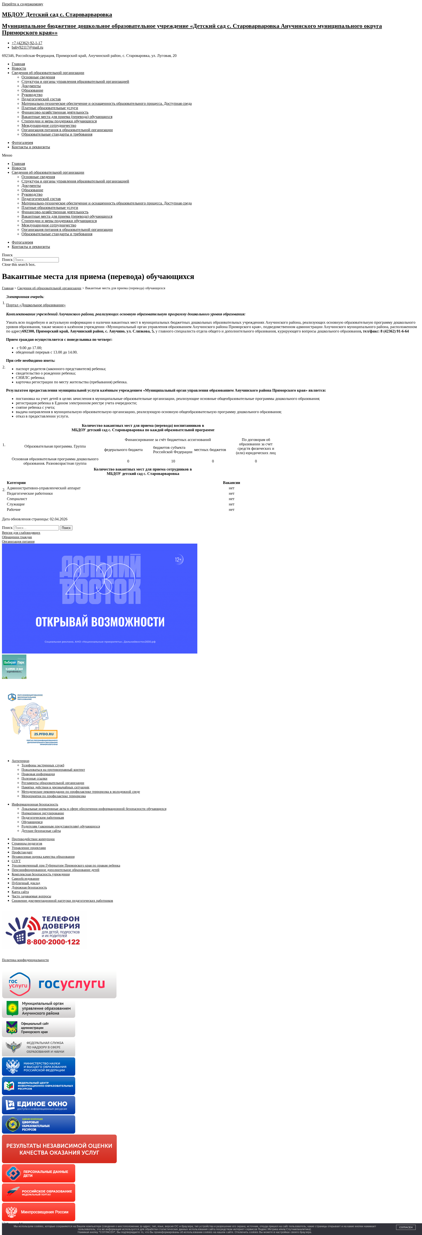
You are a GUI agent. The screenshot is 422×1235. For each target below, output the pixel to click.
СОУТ (16, 861)
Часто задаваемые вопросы (31, 896)
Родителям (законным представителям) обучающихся (60, 826)
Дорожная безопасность (29, 887)
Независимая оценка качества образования (43, 857)
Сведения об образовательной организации (48, 73)
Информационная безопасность (35, 804)
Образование (32, 90)
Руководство (31, 95)
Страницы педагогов (27, 843)
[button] (211, 155)
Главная (18, 64)
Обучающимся (31, 822)
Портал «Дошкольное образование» (36, 305)
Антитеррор (20, 761)
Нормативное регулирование (42, 813)
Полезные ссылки (34, 778)
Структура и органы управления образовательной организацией (75, 81)
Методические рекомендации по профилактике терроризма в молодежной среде (80, 792)
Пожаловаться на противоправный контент (53, 770)
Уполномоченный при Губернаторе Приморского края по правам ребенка (66, 865)
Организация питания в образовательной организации (67, 130)
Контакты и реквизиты (31, 147)
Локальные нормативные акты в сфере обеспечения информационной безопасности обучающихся (93, 809)
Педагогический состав (41, 99)
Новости (19, 68)
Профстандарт (22, 852)
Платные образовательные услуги (49, 108)
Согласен (405, 1227)
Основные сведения (38, 77)
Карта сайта (20, 892)
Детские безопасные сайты (41, 831)
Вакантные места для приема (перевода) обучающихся (66, 117)
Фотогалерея (22, 142)
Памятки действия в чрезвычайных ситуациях (55, 787)
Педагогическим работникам (42, 817)
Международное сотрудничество (48, 125)
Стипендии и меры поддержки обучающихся (59, 121)
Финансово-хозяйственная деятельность (54, 112)
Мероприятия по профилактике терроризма (53, 796)
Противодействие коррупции (33, 839)
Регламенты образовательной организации (52, 783)
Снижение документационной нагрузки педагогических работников (62, 900)
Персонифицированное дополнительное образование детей (55, 870)
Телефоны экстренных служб (42, 765)
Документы (31, 86)
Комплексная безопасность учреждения (41, 874)
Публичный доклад (26, 883)
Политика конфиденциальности (25, 960)
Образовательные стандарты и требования (56, 134)
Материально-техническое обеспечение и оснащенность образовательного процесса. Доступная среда (106, 103)
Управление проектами (29, 848)
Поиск (7, 260)
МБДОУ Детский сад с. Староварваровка (57, 14)
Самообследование (25, 879)
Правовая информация (38, 774)
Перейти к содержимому (22, 4)
